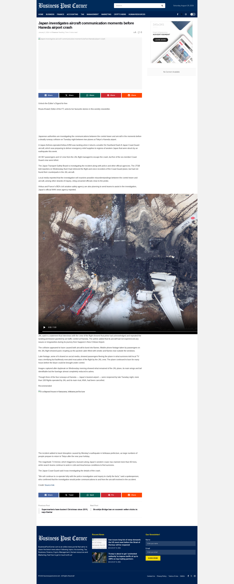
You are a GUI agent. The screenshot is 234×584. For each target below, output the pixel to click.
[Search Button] (162, 5)
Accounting (72, 14)
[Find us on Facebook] (177, 14)
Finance (60, 14)
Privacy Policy (161, 576)
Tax (82, 14)
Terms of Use (173, 576)
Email (148, 548)
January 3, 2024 (43, 32)
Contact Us (151, 576)
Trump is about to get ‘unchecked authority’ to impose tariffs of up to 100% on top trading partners (123, 556)
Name (148, 540)
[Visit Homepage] (62, 5)
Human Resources (137, 14)
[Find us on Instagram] (186, 14)
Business (50, 14)
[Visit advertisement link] (171, 42)
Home (40, 14)
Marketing (106, 14)
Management (93, 14)
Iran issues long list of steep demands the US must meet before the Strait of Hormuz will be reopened (124, 542)
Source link (49, 485)
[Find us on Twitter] (182, 14)
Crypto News (120, 14)
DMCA (182, 576)
